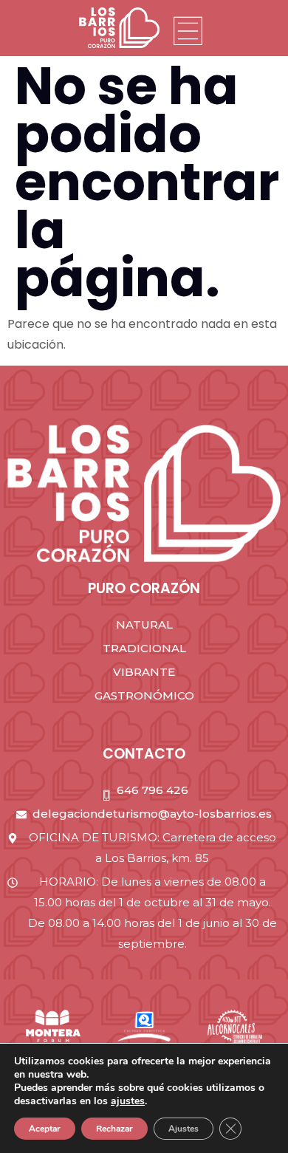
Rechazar (114, 1129)
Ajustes (183, 1129)
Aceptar (45, 1129)
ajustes (128, 1101)
